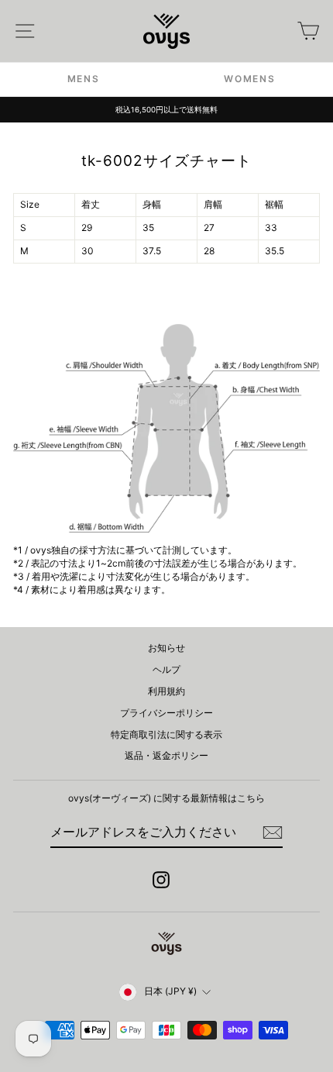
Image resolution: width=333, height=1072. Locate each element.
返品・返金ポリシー (166, 755)
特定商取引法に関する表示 (166, 734)
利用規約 (166, 691)
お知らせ (166, 647)
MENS (83, 78)
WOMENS (249, 78)
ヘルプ (166, 669)
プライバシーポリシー (166, 713)
